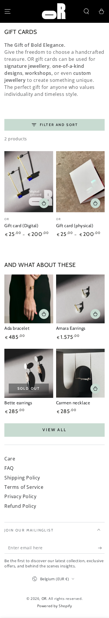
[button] (86, 11)
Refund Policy (20, 506)
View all (54, 429)
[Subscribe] (101, 547)
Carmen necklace (73, 402)
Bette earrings (18, 402)
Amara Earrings (70, 328)
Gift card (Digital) (21, 225)
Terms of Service (24, 487)
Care (9, 458)
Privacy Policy (20, 496)
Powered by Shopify (54, 606)
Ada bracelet (16, 328)
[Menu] (7, 11)
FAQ (9, 468)
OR (44, 598)
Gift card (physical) (75, 225)
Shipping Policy (22, 477)
